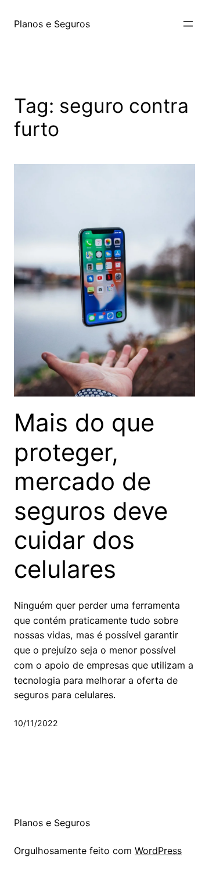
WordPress (158, 850)
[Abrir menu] (188, 24)
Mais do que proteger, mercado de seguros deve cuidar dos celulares (91, 496)
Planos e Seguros (52, 24)
